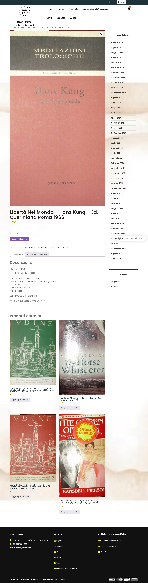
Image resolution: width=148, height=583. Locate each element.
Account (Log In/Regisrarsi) (66, 569)
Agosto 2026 (117, 42)
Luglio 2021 (116, 259)
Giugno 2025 (117, 108)
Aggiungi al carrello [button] (20, 400)
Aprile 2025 (116, 113)
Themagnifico (59, 579)
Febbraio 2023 (117, 223)
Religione (46, 247)
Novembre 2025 (118, 82)
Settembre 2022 (118, 248)
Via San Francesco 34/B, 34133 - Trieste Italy (30, 540)
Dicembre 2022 (118, 233)
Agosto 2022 (117, 253)
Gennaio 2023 (117, 228)
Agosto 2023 (117, 193)
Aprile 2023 (116, 213)
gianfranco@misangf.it (21, 548)
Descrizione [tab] (18, 254)
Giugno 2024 (117, 148)
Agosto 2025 (117, 98)
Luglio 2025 (116, 103)
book (18, 27)
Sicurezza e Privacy (108, 546)
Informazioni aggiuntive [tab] (37, 254)
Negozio (62, 9)
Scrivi (49, 18)
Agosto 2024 (117, 138)
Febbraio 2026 (117, 67)
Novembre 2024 (118, 123)
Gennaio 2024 (117, 168)
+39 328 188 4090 (19, 544)
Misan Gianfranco (24, 21)
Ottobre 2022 (117, 243)
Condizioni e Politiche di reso (111, 541)
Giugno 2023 (117, 203)
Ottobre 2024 (117, 128)
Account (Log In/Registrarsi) (96, 9)
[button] (101, 34)
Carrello (74, 9)
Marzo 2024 (116, 158)
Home (49, 9)
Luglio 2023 (116, 198)
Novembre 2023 (118, 178)
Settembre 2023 (118, 188)
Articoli (73, 18)
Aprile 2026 (116, 57)
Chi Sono (60, 552)
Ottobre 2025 (117, 88)
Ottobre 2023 (117, 183)
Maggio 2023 (117, 208)
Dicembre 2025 (118, 77)
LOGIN (122, 2)
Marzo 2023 (116, 218)
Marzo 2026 (116, 62)
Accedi (114, 286)
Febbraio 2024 (117, 163)
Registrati (115, 281)
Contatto (61, 18)
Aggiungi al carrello (19, 239)
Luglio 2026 (116, 47)
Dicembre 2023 (118, 173)
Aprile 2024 (116, 153)
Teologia (66, 247)
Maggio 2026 (117, 52)
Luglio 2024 (116, 143)
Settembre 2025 (118, 92)
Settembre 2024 (118, 133)
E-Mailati (38, 247)
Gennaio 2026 (117, 72)
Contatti (103, 552)
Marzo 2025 (116, 118)
